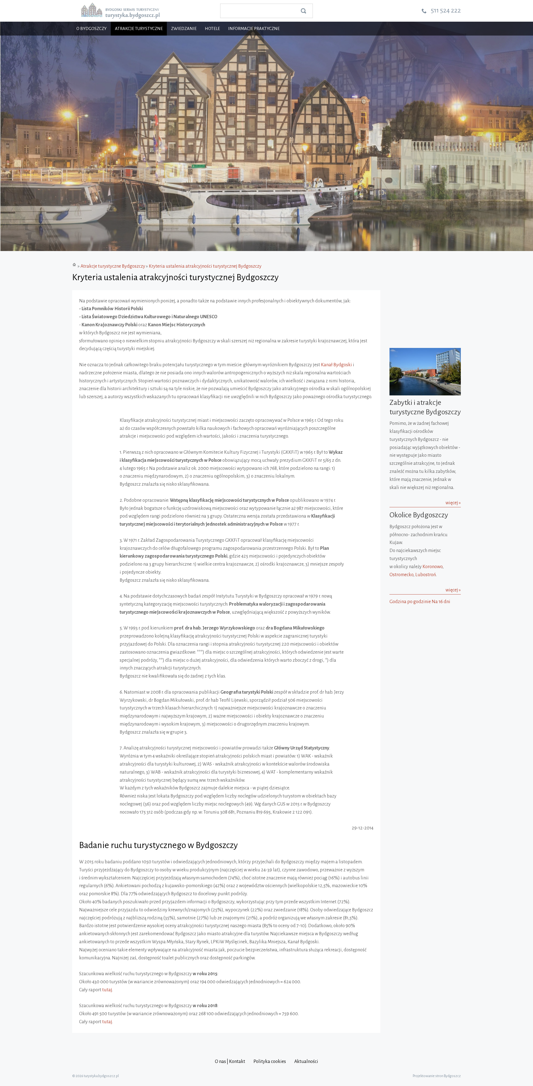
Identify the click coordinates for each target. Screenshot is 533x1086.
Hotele (212, 28)
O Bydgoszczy (91, 28)
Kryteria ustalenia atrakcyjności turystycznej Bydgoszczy (205, 266)
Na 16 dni (441, 601)
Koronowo (433, 566)
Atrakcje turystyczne (139, 28)
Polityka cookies (269, 1061)
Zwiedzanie (184, 28)
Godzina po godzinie (410, 601)
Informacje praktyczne (254, 28)
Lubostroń (425, 574)
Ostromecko (401, 574)
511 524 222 (446, 10)
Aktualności (306, 1061)
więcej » (453, 502)
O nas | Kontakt (230, 1061)
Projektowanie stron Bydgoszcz (437, 1076)
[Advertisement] (424, 642)
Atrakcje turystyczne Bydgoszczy (113, 266)
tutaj (107, 989)
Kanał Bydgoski (336, 364)
